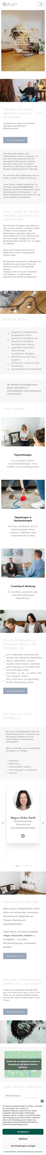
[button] (42, 1101)
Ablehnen (23, 1138)
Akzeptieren (23, 1131)
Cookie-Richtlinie (9, 1152)
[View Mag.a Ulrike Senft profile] (23, 814)
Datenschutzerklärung (25, 1152)
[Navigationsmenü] (41, 4)
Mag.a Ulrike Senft (23, 818)
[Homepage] (23, 836)
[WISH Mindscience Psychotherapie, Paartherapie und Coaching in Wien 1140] (9, 4)
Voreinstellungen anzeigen (23, 1145)
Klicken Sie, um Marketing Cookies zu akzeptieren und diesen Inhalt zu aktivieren (23, 1064)
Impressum (39, 1152)
